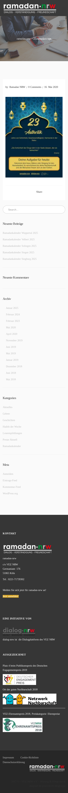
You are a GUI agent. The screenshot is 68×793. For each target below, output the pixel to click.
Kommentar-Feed (12, 487)
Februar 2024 (13, 314)
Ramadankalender (12, 446)
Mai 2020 (11, 327)
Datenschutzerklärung (14, 762)
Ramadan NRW (17, 87)
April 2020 (11, 334)
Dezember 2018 (14, 366)
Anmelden (8, 474)
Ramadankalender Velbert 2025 (19, 239)
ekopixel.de (35, 786)
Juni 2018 (11, 373)
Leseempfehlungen (12, 433)
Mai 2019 (11, 353)
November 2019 (14, 340)
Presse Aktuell (10, 439)
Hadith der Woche (12, 426)
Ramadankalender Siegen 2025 (18, 252)
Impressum (8, 757)
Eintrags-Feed (10, 480)
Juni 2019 (11, 347)
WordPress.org (10, 493)
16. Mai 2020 (51, 87)
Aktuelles (7, 407)
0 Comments (34, 87)
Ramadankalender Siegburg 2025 (20, 259)
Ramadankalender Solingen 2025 (19, 246)
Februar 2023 (13, 321)
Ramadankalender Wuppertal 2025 (20, 233)
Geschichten (9, 420)
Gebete (6, 413)
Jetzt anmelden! (11, 596)
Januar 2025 (12, 308)
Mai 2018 (11, 379)
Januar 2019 (12, 360)
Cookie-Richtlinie (29, 757)
